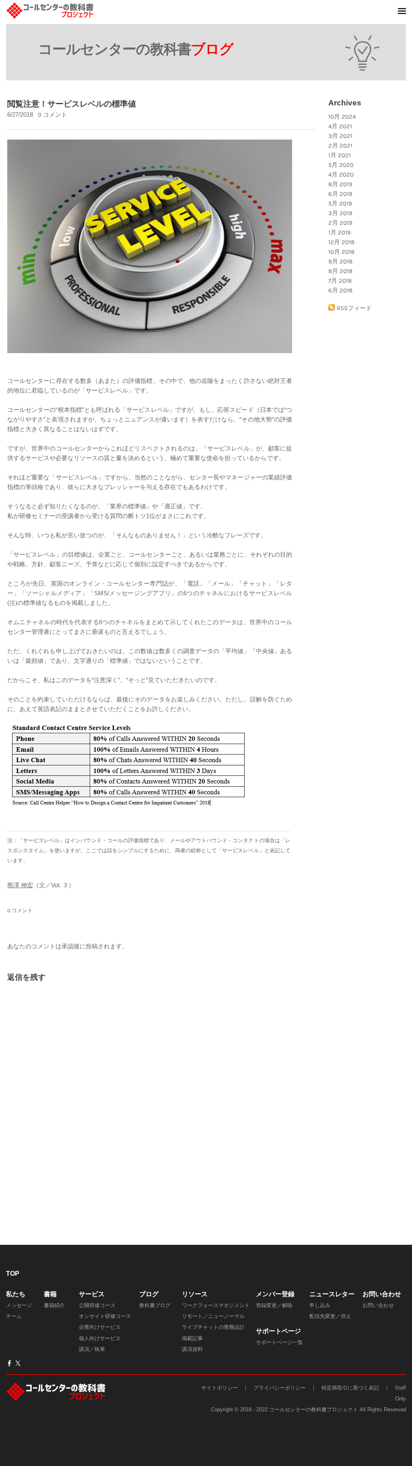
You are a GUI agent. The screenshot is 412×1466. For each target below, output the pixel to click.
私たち (15, 1294)
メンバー (269, 1294)
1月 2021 (339, 155)
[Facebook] (9, 1363)
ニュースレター (331, 1294)
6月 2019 (340, 193)
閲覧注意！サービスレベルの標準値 (71, 103)
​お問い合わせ (382, 1294)
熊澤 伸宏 (20, 885)
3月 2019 (340, 213)
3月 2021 (340, 136)
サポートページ (278, 1331)
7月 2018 (340, 280)
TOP (12, 1273)
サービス (92, 1294)
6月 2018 (340, 290)
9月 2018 (340, 261)
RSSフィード (354, 308)
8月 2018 (340, 271)
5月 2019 (340, 203)
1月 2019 (339, 232)
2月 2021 (340, 145)
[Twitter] (18, 1363)
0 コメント (52, 114)
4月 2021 (340, 126)
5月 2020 (341, 165)
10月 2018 (341, 251)
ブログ (149, 1294)
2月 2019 (340, 222)
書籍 (50, 1294)
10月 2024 (342, 116)
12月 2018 (341, 242)
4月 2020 (341, 174)
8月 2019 (340, 184)
